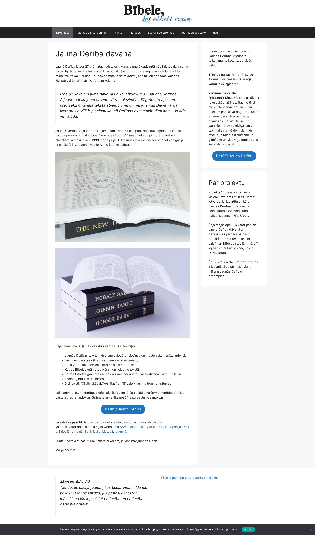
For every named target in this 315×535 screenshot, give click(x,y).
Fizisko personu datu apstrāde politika (189, 478)
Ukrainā (77, 431)
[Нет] (310, 529)
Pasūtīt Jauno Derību (123, 409)
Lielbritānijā (136, 427)
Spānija (175, 427)
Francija (162, 427)
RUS (216, 32)
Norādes (135, 32)
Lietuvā (107, 431)
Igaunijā (120, 431)
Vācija (150, 427)
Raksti (118, 32)
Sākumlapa (62, 32)
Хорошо (248, 529)
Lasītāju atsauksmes (161, 32)
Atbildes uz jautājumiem (92, 32)
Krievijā (64, 431)
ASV (123, 427)
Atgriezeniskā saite (193, 32)
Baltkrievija (92, 431)
